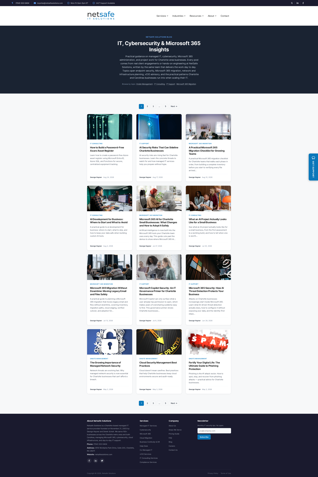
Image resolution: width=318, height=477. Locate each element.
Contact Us (173, 450)
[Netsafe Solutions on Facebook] (303, 3)
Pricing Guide (174, 434)
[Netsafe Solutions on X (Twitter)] (292, 3)
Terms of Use (226, 473)
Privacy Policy (213, 473)
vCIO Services (145, 454)
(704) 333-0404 (22, 3)
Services (161, 16)
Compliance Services (148, 462)
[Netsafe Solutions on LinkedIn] (297, 3)
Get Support (313, 169)
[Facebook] (89, 460)
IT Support (170, 84)
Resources (195, 16)
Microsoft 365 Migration (186, 84)
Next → (174, 106)
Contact (225, 16)
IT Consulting (159, 84)
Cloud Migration (146, 438)
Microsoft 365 (145, 434)
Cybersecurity (145, 430)
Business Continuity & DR (150, 442)
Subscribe (204, 437)
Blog (170, 442)
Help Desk (144, 446)
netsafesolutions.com (103, 454)
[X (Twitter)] (102, 460)
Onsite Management (144, 84)
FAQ (170, 438)
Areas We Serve (175, 430)
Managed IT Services (148, 426)
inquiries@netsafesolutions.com (50, 3)
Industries (177, 16)
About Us (172, 426)
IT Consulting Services (149, 458)
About (211, 16)
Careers (172, 446)
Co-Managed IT (146, 450)
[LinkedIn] (95, 460)
